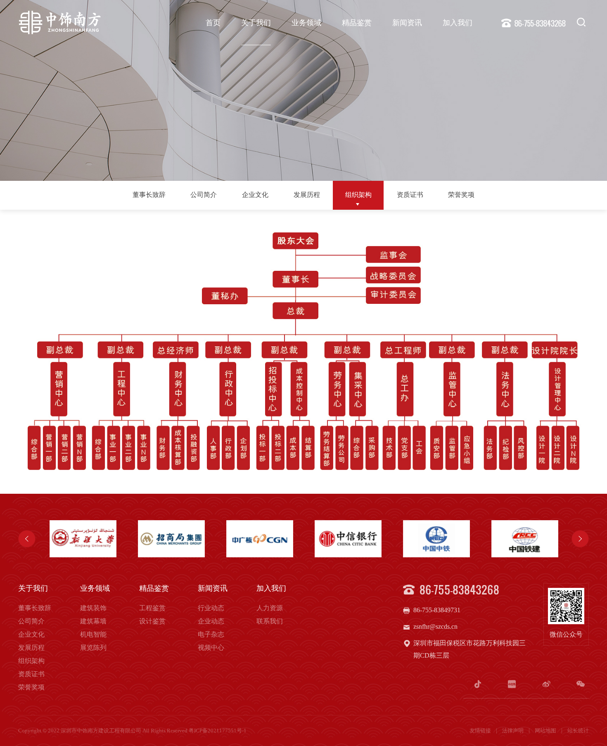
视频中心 (211, 647)
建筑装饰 (93, 607)
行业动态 (211, 607)
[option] (83, 538)
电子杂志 (211, 634)
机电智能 (93, 634)
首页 (213, 23)
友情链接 (480, 731)
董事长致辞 (149, 194)
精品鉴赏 (357, 23)
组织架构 (358, 194)
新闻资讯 (407, 23)
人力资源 (269, 607)
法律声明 (513, 731)
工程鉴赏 (152, 607)
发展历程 (307, 194)
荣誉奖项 (461, 194)
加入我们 (457, 23)
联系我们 (269, 621)
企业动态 (211, 621)
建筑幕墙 (93, 621)
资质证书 (410, 194)
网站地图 (546, 731)
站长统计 (578, 731)
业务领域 (306, 23)
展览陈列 (93, 647)
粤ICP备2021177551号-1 (218, 731)
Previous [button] (27, 538)
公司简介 (203, 194)
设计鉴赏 (152, 621)
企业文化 (255, 194)
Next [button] (580, 538)
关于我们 (256, 23)
